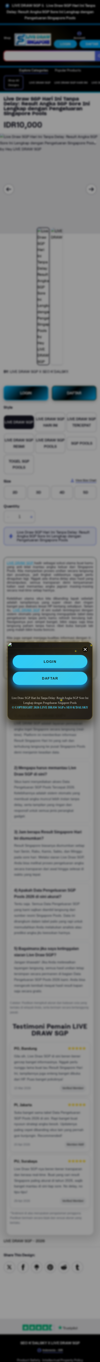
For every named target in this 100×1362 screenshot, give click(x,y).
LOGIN (50, 662)
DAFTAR (50, 678)
